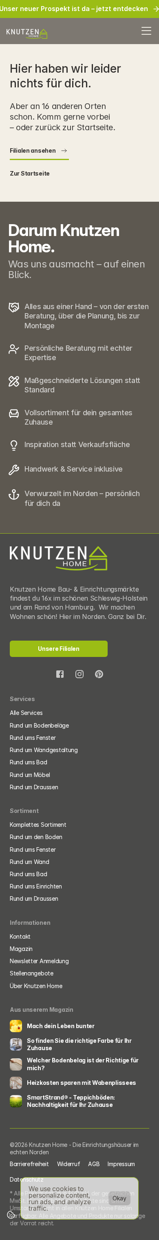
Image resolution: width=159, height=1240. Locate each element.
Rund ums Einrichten (36, 886)
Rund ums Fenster (33, 737)
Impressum (121, 1163)
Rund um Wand (29, 861)
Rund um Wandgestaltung (44, 749)
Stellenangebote (31, 973)
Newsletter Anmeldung (39, 960)
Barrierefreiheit (29, 1163)
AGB (93, 1163)
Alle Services (26, 712)
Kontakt (20, 936)
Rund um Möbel (30, 774)
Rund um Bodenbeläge (39, 725)
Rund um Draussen (34, 787)
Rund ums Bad (28, 762)
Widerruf (68, 1163)
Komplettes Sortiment (38, 824)
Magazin (21, 948)
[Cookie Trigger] (11, 1215)
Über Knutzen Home (36, 985)
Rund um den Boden (36, 836)
